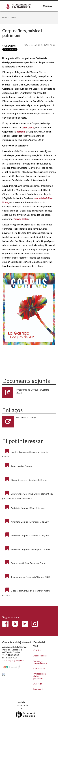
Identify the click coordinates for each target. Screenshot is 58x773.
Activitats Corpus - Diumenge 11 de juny (30, 549)
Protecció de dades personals (39, 676)
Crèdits (37, 650)
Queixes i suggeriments (40, 662)
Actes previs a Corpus (21, 466)
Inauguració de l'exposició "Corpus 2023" (30, 577)
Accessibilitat (40, 655)
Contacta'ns (39, 668)
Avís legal (37, 683)
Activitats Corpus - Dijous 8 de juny (28, 508)
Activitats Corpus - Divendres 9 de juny (30, 521)
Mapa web (38, 689)
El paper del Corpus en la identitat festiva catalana (26, 593)
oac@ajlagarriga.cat (15, 660)
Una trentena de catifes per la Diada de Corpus (25, 454)
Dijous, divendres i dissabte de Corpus (29, 480)
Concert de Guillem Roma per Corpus (29, 563)
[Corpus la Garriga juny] (29, 309)
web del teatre (21, 218)
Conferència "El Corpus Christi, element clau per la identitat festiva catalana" (27, 496)
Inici (4, 18)
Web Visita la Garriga (26, 417)
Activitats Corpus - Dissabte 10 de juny (30, 535)
